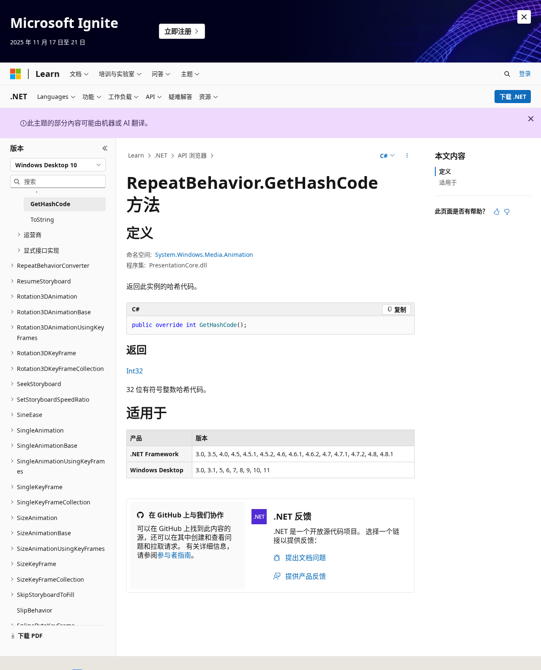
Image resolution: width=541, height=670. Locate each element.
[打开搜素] (507, 74)
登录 (525, 73)
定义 (445, 171)
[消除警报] (524, 17)
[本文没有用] (507, 212)
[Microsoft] (15, 73)
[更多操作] (407, 156)
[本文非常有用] (497, 212)
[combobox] (58, 165)
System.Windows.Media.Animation (204, 255)
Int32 (134, 371)
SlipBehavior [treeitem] (34, 610)
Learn (136, 155)
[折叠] (105, 148)
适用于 (448, 182)
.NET (160, 155)
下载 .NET (513, 97)
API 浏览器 (192, 155)
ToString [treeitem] (42, 219)
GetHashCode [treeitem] (50, 204)
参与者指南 (174, 555)
